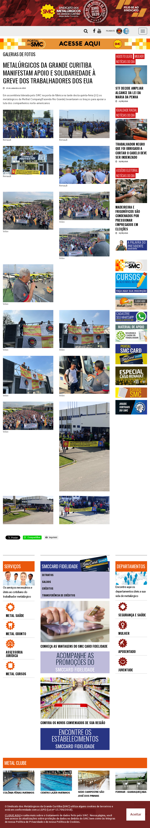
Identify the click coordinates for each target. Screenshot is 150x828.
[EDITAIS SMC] (131, 392)
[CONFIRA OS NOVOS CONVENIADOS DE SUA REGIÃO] (75, 698)
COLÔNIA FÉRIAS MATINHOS (18, 792)
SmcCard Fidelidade (60, 566)
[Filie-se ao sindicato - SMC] (131, 8)
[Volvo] (28, 211)
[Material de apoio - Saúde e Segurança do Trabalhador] (131, 333)
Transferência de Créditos (58, 595)
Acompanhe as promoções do (75, 662)
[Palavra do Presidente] (131, 245)
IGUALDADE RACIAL (126, 110)
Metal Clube (15, 763)
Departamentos (131, 566)
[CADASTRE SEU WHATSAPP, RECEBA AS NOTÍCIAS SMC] (131, 316)
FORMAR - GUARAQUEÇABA (130, 792)
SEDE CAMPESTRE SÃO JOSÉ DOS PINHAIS (91, 793)
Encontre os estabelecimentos (75, 739)
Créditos (47, 588)
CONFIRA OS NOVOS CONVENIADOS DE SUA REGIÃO (72, 722)
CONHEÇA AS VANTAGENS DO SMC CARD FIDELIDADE (74, 646)
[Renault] (28, 124)
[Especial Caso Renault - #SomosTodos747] (131, 376)
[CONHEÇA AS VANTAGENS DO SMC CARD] (75, 621)
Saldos (46, 582)
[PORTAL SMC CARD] (131, 354)
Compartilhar (33, 537)
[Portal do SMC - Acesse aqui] (75, 44)
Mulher (139, 56)
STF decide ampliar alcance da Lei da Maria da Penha (129, 92)
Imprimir (52, 537)
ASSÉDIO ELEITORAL (127, 170)
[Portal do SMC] (131, 265)
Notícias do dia (125, 61)
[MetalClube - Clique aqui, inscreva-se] (131, 302)
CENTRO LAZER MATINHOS (55, 792)
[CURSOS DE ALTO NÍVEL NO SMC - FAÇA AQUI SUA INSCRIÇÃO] (131, 282)
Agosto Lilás (124, 56)
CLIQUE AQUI (13, 815)
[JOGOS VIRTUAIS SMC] (131, 407)
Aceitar (135, 814)
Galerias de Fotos (19, 54)
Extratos (48, 575)
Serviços (12, 566)
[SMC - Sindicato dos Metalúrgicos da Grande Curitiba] (75, 11)
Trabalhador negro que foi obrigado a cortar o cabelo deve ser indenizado (131, 151)
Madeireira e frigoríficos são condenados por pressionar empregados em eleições (127, 218)
